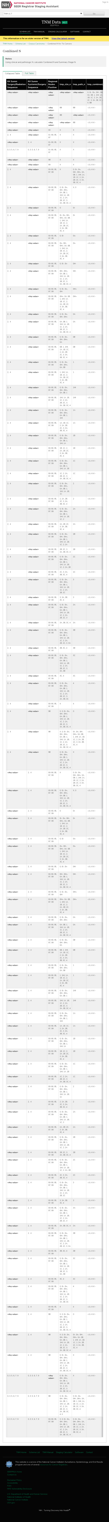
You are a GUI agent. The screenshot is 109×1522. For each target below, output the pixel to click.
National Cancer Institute (17, 1499)
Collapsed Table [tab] (12, 73)
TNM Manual (39, 32)
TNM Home (7, 43)
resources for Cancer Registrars (53, 1464)
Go (94, 13)
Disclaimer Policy (14, 1480)
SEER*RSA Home (14, 1471)
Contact (87, 32)
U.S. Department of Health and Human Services (27, 1494)
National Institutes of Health (19, 1497)
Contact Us (11, 1474)
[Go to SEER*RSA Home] (30, 5)
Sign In (105, 2)
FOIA (9, 1485)
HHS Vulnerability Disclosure (19, 1488)
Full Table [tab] (29, 73)
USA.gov (11, 1502)
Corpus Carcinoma (37, 43)
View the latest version (63, 38)
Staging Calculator (57, 32)
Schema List (24, 32)
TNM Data (54, 22)
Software (74, 32)
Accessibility (12, 1483)
